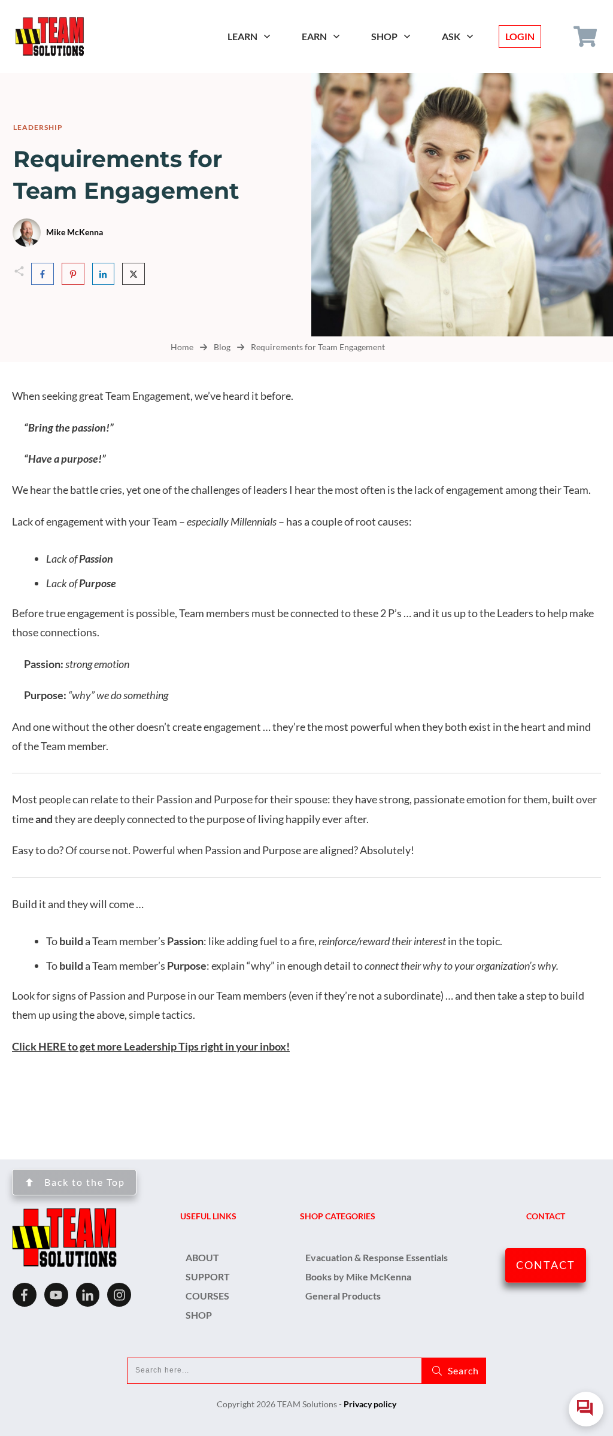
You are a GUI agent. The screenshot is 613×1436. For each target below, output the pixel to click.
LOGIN (520, 36)
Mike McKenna (74, 232)
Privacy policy (370, 1404)
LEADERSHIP (38, 127)
